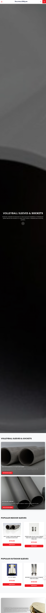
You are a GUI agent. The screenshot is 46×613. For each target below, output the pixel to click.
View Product (12, 544)
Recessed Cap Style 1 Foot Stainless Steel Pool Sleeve (34, 578)
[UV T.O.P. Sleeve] (12, 570)
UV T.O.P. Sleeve (12, 577)
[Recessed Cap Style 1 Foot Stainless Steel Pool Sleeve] (34, 570)
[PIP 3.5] (12, 529)
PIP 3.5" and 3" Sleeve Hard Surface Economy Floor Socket (12, 537)
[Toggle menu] (1, 1)
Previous (1, 537)
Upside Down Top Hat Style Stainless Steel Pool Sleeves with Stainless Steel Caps (34, 538)
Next (44, 537)
